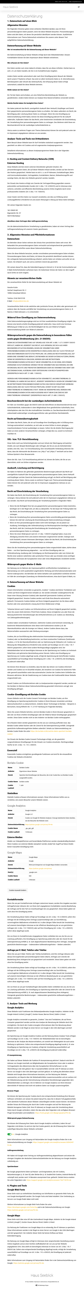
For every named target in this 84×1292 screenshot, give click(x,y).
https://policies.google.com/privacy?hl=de (39, 824)
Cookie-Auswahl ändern (17, 890)
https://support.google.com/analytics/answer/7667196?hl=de (48, 1180)
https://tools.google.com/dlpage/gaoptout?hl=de (53, 1113)
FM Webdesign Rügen (42, 1285)
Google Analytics (22, 1134)
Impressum (37, 1281)
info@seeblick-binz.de (21, 301)
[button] (79, 7)
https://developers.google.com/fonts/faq (22, 1207)
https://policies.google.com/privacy (40, 868)
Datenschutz (44, 1281)
